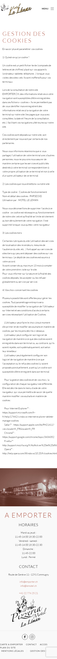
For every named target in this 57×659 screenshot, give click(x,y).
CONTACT (31, 644)
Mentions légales (12, 651)
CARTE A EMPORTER (11, 644)
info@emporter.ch (28, 581)
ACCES (43, 644)
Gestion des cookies (43, 651)
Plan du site (8, 647)
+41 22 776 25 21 (28, 593)
